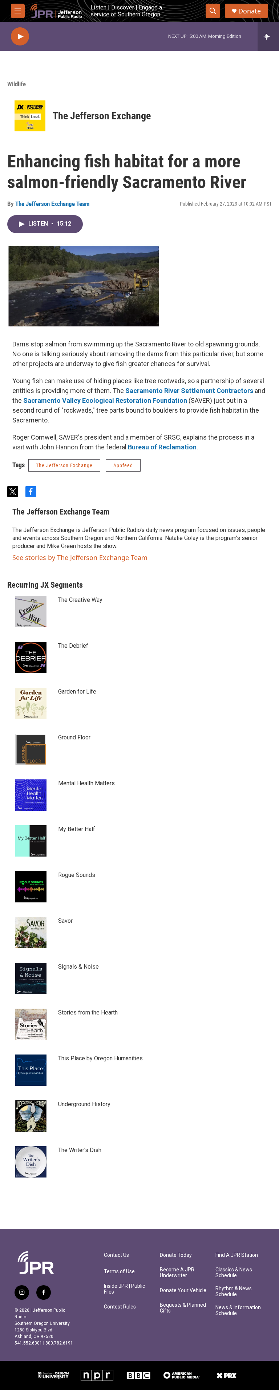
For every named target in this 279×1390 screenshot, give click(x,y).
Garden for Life (77, 691)
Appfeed (123, 465)
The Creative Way (80, 599)
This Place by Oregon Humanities (100, 1058)
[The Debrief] (30, 657)
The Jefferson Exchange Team (52, 203)
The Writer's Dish (79, 1150)
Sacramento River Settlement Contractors (189, 390)
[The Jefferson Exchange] (30, 115)
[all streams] (268, 36)
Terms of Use (119, 1271)
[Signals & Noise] (30, 978)
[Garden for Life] (30, 703)
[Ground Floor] (30, 749)
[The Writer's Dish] (30, 1161)
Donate (249, 11)
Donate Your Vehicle (183, 1290)
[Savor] (30, 932)
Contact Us (116, 1255)
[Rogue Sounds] (30, 886)
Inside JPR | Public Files (124, 1289)
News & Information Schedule (238, 1310)
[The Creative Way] (30, 611)
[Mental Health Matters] (30, 795)
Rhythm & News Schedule (233, 1291)
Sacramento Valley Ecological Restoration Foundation (104, 400)
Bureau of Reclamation (162, 447)
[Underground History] (30, 1116)
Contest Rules (120, 1307)
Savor (65, 920)
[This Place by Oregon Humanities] (30, 1070)
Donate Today (176, 1255)
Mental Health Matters (86, 783)
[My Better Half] (30, 841)
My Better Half (76, 829)
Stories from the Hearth (88, 1012)
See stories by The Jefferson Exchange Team (79, 557)
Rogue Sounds (76, 874)
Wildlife (16, 84)
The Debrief (73, 645)
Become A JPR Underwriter (177, 1272)
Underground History (84, 1104)
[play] (20, 36)
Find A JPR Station (236, 1255)
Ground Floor (74, 737)
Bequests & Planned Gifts (183, 1308)
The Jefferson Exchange (102, 116)
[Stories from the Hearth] (30, 1024)
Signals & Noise (78, 966)
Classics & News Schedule (233, 1272)
